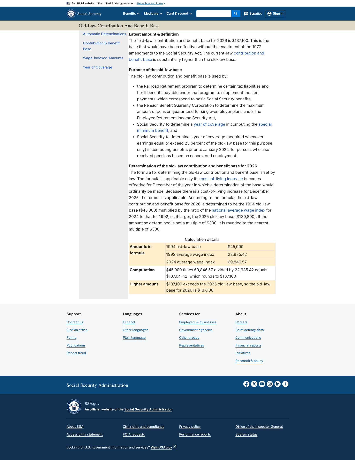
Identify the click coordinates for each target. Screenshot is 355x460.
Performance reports (195, 434)
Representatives (191, 345)
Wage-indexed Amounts (103, 58)
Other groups (189, 337)
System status (246, 434)
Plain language (134, 337)
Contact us (75, 322)
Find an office (77, 330)
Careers (241, 322)
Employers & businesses (197, 322)
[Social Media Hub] (285, 385)
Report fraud (76, 353)
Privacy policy (190, 427)
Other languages (135, 330)
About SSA (75, 427)
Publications (76, 345)
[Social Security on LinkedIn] (277, 385)
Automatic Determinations (104, 34)
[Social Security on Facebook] (246, 385)
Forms (71, 337)
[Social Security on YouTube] (262, 385)
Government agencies (195, 330)
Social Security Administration (148, 409)
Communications (248, 337)
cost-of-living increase (222, 178)
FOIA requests (134, 434)
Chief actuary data (249, 330)
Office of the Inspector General (259, 427)
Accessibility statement (85, 434)
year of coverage (209, 124)
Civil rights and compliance (143, 427)
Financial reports (248, 345)
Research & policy (249, 361)
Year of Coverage (97, 67)
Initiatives (242, 353)
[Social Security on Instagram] (270, 385)
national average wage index (238, 210)
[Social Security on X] (254, 385)
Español (129, 322)
